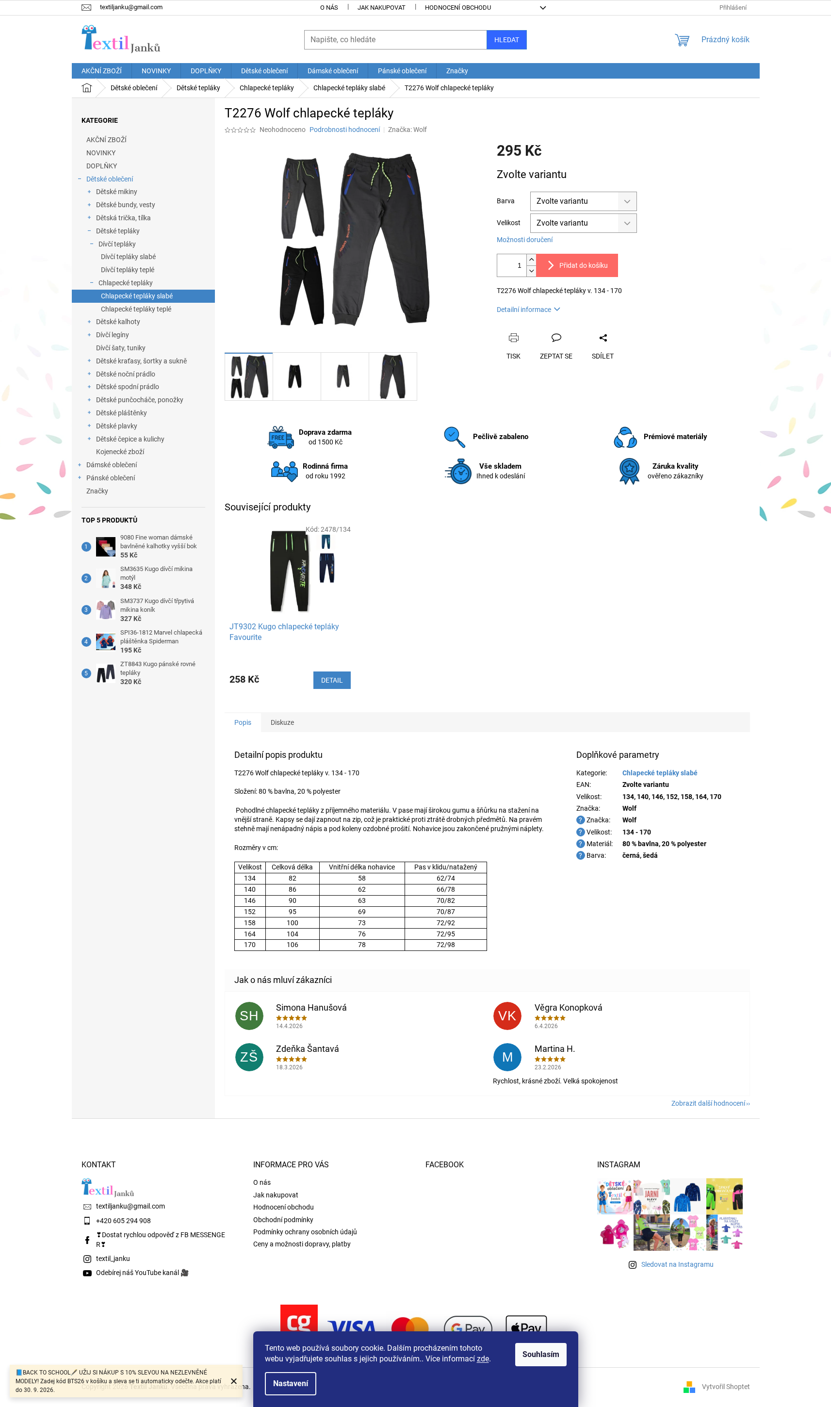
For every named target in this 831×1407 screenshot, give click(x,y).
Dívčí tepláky (117, 244)
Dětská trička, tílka (123, 218)
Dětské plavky (116, 426)
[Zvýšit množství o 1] (531, 259)
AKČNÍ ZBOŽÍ (106, 140)
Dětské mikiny (116, 192)
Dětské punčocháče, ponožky (139, 400)
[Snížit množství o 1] (531, 271)
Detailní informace (524, 309)
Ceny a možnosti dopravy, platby (302, 1244)
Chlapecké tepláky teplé (136, 309)
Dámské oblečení (111, 465)
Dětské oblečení (109, 179)
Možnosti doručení (525, 240)
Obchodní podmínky (283, 1220)
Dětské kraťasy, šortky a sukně (141, 361)
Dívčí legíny (112, 335)
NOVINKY (100, 153)
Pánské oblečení (110, 478)
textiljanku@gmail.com (130, 1206)
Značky (97, 491)
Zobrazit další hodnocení (708, 1103)
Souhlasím (540, 1354)
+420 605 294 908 (123, 1221)
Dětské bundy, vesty (125, 205)
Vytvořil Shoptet (726, 1387)
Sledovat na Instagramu (677, 1264)
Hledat (506, 40)
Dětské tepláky (118, 231)
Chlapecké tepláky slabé (137, 296)
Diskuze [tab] (282, 722)
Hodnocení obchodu (458, 7)
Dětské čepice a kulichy (130, 439)
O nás (329, 7)
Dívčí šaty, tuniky (121, 348)
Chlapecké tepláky (125, 283)
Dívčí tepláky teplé (127, 270)
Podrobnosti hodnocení (345, 129)
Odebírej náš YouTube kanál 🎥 (142, 1272)
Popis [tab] (242, 722)
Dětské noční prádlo (125, 374)
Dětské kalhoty (118, 322)
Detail (332, 680)
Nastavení (290, 1383)
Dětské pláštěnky (121, 413)
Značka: (407, 129)
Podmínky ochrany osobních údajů (305, 1232)
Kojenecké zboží (120, 452)
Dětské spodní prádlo (127, 387)
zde (483, 1358)
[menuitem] (101, 71)
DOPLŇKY (101, 166)
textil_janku (113, 1258)
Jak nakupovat (382, 7)
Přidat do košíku (583, 265)
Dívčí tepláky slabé (128, 257)
